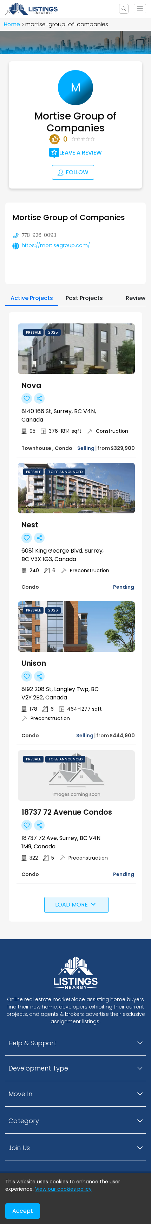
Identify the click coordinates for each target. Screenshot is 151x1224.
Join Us (19, 1147)
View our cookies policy (63, 1188)
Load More (71, 905)
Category (23, 1120)
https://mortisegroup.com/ (56, 245)
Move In (20, 1093)
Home (12, 24)
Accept (22, 1211)
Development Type (38, 1068)
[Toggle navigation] (140, 8)
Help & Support (32, 1043)
